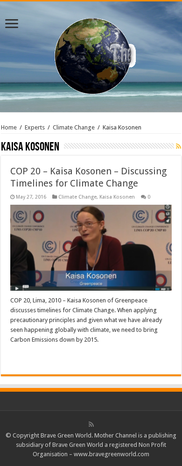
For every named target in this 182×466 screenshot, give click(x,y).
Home (9, 127)
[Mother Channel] (91, 55)
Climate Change (74, 127)
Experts (35, 127)
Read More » (30, 356)
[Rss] (91, 424)
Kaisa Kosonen (117, 197)
